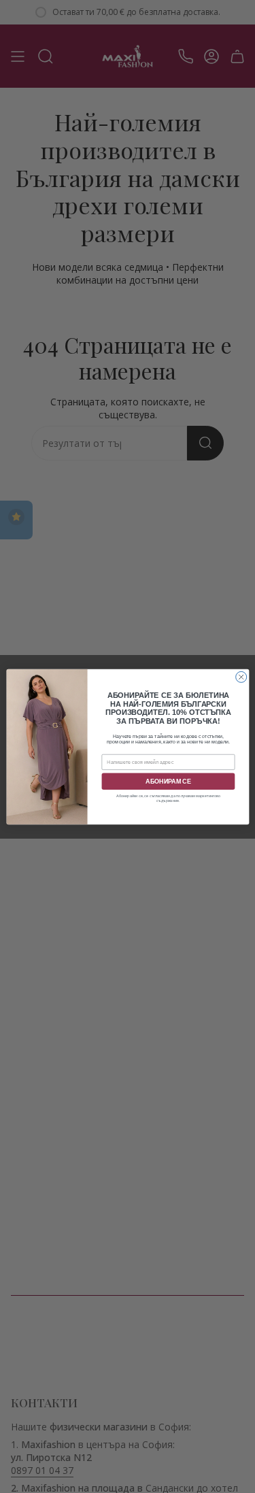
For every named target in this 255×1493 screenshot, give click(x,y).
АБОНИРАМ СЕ (168, 781)
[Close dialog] (240, 676)
